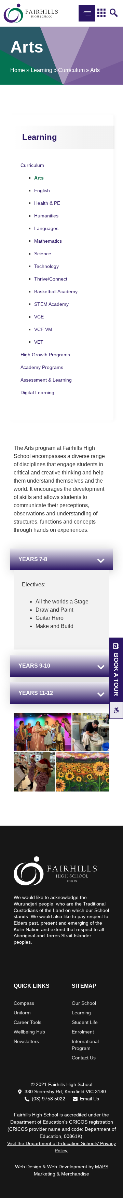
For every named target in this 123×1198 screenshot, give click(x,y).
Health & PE (47, 203)
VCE (39, 316)
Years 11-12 (35, 693)
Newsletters (26, 1041)
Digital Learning (37, 392)
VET (38, 342)
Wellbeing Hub (29, 1032)
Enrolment (83, 1032)
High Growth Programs (45, 354)
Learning (41, 70)
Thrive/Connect (50, 279)
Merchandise (75, 1173)
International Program (85, 1045)
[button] (61, 559)
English (42, 190)
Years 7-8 (32, 559)
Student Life (85, 1022)
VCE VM (43, 329)
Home (17, 70)
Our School (84, 1003)
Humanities (46, 215)
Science (42, 253)
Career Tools (27, 1022)
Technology (46, 266)
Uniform (22, 1012)
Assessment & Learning (46, 380)
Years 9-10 (34, 666)
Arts (39, 178)
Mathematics (48, 241)
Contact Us (84, 1057)
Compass (24, 1003)
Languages (46, 228)
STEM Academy (51, 304)
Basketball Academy (56, 291)
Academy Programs (41, 367)
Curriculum (71, 70)
